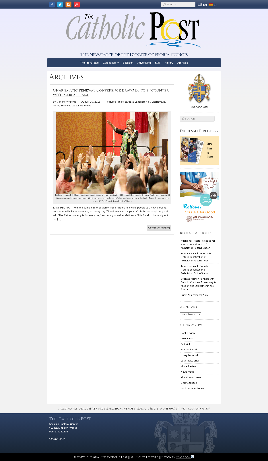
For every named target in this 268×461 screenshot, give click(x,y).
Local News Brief (190, 360)
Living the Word (189, 355)
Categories (109, 62)
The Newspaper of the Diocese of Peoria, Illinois (134, 55)
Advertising (144, 62)
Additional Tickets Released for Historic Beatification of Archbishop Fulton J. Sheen (198, 244)
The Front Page (89, 62)
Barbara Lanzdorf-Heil (137, 101)
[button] (118, 62)
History (169, 62)
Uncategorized (189, 382)
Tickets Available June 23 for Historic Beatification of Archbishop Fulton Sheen (196, 257)
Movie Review (188, 366)
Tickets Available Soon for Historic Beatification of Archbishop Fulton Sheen (195, 269)
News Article (187, 371)
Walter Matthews (81, 105)
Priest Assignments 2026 (194, 295)
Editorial (185, 344)
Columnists (187, 338)
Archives (182, 62)
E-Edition (128, 62)
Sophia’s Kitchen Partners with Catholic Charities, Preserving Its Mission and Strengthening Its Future (198, 284)
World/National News (192, 388)
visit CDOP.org (199, 106)
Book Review (188, 333)
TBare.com (183, 457)
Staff (157, 62)
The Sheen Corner (191, 377)
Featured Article (115, 101)
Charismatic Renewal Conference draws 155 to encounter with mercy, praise (111, 92)
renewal (65, 105)
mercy (56, 105)
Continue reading (159, 227)
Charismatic (158, 101)
